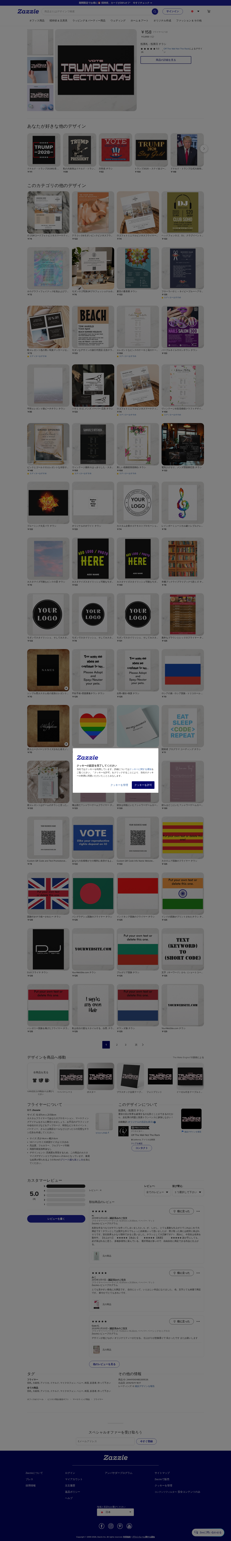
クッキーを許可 (143, 785)
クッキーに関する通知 (140, 769)
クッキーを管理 (119, 785)
